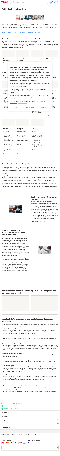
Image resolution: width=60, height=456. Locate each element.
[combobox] (30, 2)
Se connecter (7, 412)
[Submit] (14, 2)
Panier (6, 416)
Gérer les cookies (34, 434)
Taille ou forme (22, 32)
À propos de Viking (6, 420)
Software (37, 32)
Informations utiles (6, 427)
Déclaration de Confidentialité (17, 434)
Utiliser (3, 32)
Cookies (27, 434)
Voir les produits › (7, 62)
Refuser (15, 107)
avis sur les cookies (22, 103)
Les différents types (11, 32)
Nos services (4, 423)
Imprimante (30, 32)
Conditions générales (5, 434)
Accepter (43, 107)
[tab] (30, 420)
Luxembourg (7, 447)
